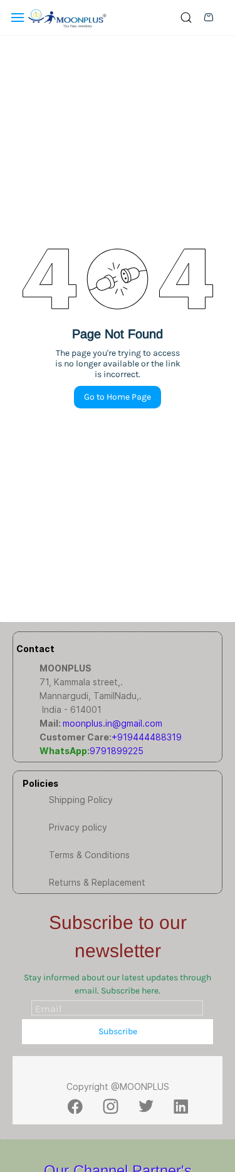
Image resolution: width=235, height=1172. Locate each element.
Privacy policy (78, 827)
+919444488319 (147, 737)
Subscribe (117, 1031)
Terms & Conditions (89, 854)
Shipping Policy (81, 799)
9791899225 (117, 750)
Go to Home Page (117, 397)
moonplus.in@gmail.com (112, 723)
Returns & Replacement (97, 882)
